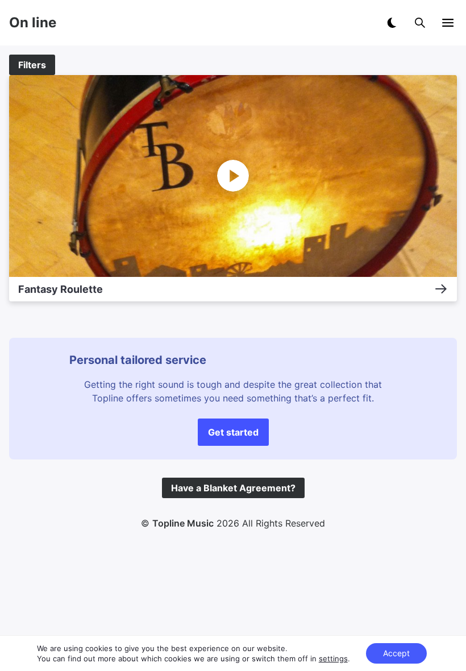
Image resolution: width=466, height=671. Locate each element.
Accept (396, 653)
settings (333, 658)
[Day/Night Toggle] (391, 23)
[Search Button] (420, 23)
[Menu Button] (448, 22)
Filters (32, 65)
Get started (233, 432)
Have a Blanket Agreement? (233, 488)
